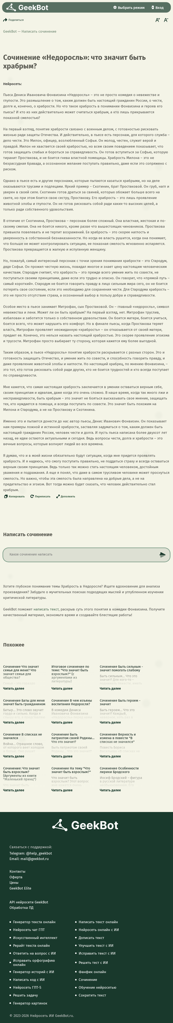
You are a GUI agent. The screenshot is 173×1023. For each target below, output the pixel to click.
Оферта (15, 877)
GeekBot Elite (20, 888)
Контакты (17, 871)
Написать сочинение (39, 31)
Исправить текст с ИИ (97, 953)
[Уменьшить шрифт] (165, 19)
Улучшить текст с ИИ (96, 946)
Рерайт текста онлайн (31, 946)
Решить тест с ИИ (93, 963)
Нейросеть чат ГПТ (29, 930)
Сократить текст (92, 995)
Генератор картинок (30, 1003)
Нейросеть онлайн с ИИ (99, 930)
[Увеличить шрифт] (157, 19)
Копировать (17, 496)
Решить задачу (25, 995)
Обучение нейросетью (97, 988)
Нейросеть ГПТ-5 (27, 988)
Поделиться (16, 19)
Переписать (42, 496)
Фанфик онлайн (92, 972)
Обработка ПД (21, 908)
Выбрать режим (131, 7)
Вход (159, 7)
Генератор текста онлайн (34, 922)
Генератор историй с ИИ (33, 972)
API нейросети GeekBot (28, 902)
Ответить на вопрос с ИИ (34, 953)
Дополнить (68, 496)
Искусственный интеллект (35, 938)
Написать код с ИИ (29, 980)
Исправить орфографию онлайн (34, 963)
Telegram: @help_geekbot (30, 853)
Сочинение (88, 980)
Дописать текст (91, 938)
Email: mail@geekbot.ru (29, 859)
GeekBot (10, 31)
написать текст (46, 609)
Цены (13, 883)
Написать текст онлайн (98, 922)
